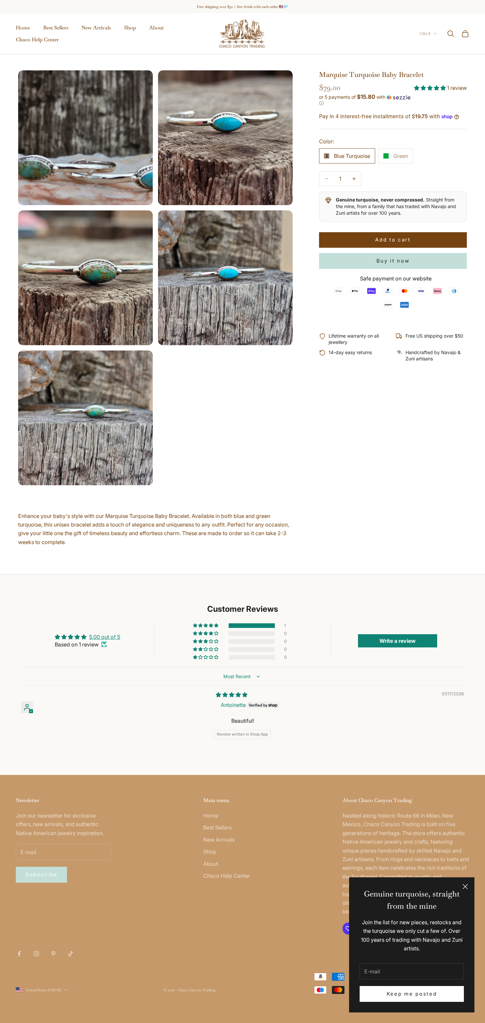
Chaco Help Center (37, 39)
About (156, 27)
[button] (430, 88)
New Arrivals (96, 27)
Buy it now (393, 261)
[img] (231, 694)
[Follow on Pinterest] (53, 953)
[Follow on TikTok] (70, 953)
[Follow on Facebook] (19, 953)
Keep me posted (412, 994)
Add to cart (393, 240)
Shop (130, 27)
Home (23, 27)
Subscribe (41, 874)
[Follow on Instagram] (36, 953)
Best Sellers (55, 27)
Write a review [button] (397, 641)
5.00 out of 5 (104, 637)
